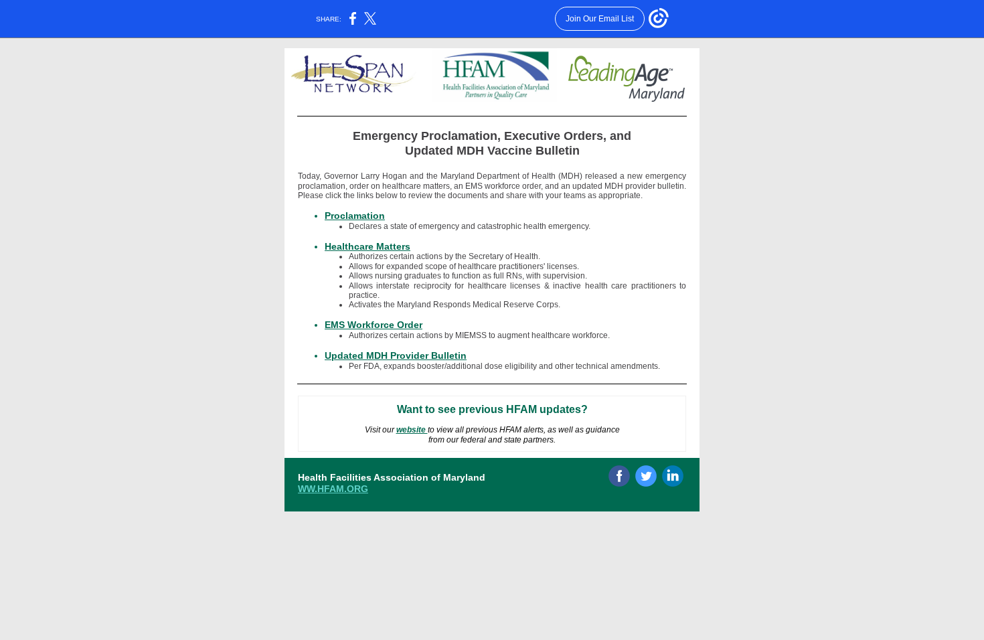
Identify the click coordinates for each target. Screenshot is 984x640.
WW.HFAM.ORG (333, 488)
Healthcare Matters (367, 246)
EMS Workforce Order (373, 324)
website (412, 429)
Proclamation (355, 215)
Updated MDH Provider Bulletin (396, 355)
